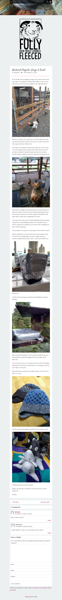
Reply (49, 520)
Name (12, 564)
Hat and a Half (45, 502)
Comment (14, 543)
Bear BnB (15, 502)
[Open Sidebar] (50, 2)
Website (13, 576)
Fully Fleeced (29, 597)
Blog (15, 494)
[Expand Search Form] (47, 2)
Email (12, 570)
